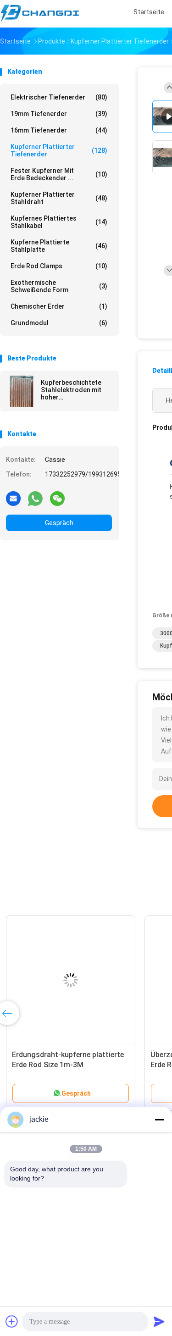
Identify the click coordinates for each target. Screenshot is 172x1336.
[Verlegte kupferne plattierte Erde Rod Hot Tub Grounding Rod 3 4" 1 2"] (71, 980)
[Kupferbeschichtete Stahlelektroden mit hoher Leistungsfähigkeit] (21, 391)
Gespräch (59, 523)
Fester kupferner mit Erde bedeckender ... (59, 174)
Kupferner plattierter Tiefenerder (59, 150)
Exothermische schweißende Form (59, 286)
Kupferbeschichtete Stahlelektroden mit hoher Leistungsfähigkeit (71, 390)
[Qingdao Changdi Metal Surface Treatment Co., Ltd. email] (13, 498)
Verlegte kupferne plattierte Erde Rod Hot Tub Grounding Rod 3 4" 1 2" (70, 1064)
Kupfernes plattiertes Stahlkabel (59, 222)
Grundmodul (59, 323)
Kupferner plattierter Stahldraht (59, 198)
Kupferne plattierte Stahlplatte (59, 245)
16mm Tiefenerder (59, 130)
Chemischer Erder (59, 306)
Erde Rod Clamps (59, 266)
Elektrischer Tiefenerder (59, 97)
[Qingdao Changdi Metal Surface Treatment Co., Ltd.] (40, 14)
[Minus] (159, 1119)
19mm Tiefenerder (59, 113)
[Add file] (12, 1321)
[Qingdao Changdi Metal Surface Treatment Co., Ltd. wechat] (57, 498)
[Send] (159, 1321)
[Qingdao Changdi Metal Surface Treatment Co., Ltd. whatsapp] (35, 498)
